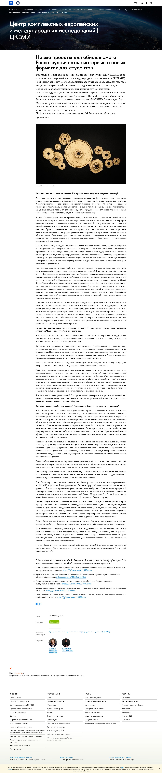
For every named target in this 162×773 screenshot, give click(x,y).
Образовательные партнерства (58, 734)
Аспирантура (52, 720)
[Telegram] (40, 604)
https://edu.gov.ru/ (67, 757)
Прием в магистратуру (55, 716)
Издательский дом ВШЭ (130, 701)
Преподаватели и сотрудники (21, 709)
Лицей (49, 698)
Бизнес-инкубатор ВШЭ (55, 730)
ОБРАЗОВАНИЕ (53, 694)
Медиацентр (126, 712)
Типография (126, 709)
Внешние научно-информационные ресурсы (100, 723)
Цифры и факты (15, 698)
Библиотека (126, 698)
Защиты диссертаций (92, 712)
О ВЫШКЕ (14, 694)
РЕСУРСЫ (126, 694)
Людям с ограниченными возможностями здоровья (25, 741)
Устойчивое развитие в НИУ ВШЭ (22, 705)
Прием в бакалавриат (55, 709)
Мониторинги (90, 705)
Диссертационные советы (94, 709)
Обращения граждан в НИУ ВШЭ (21, 720)
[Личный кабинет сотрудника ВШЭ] (146, 3)
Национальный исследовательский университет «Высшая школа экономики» (40, 10)
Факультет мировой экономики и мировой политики (99, 10)
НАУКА (88, 694)
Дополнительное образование (58, 723)
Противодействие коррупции (21, 727)
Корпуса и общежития (18, 712)
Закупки (13, 716)
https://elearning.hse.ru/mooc (120, 757)
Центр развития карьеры (56, 727)
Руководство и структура (19, 701)
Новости (63, 12)
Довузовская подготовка (56, 701)
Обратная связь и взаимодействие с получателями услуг (60, 739)
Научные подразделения (93, 698)
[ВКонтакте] (37, 604)
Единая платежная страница (20, 745)
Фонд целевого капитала (19, 723)
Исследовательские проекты (95, 701)
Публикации (126, 720)
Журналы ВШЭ (127, 716)
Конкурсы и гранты (91, 720)
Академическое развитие (94, 716)
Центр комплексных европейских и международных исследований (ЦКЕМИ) (79, 632)
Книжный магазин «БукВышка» (132, 705)
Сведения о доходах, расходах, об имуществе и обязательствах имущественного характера (27, 731)
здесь (122, 767)
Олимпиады (51, 705)
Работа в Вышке (15, 749)
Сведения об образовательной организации (26, 736)
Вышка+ (50, 712)
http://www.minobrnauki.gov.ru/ (21, 757)
